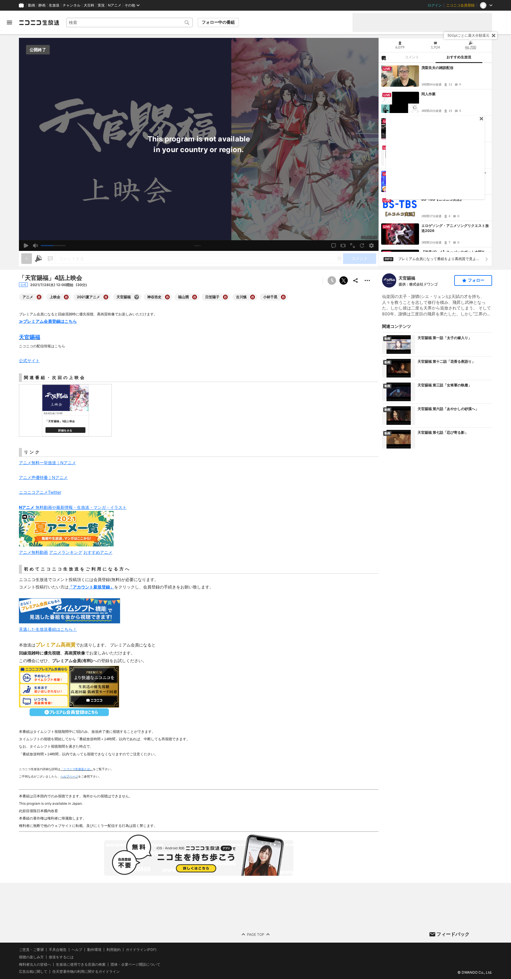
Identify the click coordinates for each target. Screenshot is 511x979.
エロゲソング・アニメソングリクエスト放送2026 (455, 228)
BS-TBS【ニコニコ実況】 (442, 199)
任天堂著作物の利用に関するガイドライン (86, 971)
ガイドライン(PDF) (141, 949)
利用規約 (113, 949)
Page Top (255, 934)
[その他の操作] (367, 280)
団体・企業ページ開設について (135, 964)
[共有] (355, 280)
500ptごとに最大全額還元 (468, 35)
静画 (42, 5)
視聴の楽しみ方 (31, 956)
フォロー (476, 280)
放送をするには (61, 957)
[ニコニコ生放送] (39, 22)
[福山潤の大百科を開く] (194, 297)
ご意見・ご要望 (31, 949)
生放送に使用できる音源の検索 (81, 964)
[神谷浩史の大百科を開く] (167, 297)
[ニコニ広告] (38, 258)
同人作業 (428, 94)
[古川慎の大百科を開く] (252, 297)
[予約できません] (332, 280)
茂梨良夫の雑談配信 (437, 67)
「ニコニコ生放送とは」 (76, 769)
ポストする (343, 280)
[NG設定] (383, 58)
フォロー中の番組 (218, 22)
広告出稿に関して (33, 971)
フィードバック (453, 934)
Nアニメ (114, 5)
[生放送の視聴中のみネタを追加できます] (26, 258)
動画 (31, 5)
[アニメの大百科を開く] (39, 297)
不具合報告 (58, 949)
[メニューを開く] (9, 22)
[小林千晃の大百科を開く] (283, 297)
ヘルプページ (69, 776)
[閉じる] (493, 35)
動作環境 (94, 949)
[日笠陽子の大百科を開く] (225, 297)
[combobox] (129, 22)
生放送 (54, 5)
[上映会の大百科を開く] (66, 297)
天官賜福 (407, 277)
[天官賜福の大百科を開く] (136, 297)
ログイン (435, 5)
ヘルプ (77, 949)
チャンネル (71, 5)
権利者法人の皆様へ (35, 964)
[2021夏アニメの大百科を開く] (106, 297)
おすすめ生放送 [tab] (459, 57)
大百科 (89, 5)
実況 (101, 5)
